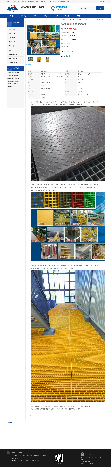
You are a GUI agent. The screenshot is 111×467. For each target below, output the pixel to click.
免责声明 (26, 461)
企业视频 (33, 16)
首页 (67, 19)
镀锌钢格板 (11, 33)
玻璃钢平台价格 (12, 84)
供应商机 (23, 16)
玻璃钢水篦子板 (13, 62)
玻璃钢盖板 (78, 19)
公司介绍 (44, 16)
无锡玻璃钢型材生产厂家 (14, 78)
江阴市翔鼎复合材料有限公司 (40, 455)
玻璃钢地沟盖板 (13, 58)
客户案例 (66, 16)
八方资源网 (20, 461)
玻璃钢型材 (11, 37)
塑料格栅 (11, 46)
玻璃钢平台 (11, 42)
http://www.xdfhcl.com (33, 415)
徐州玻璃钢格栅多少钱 (13, 81)
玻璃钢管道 (11, 50)
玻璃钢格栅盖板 (13, 54)
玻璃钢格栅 (11, 29)
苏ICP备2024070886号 (27, 455)
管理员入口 (31, 461)
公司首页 (12, 16)
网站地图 (37, 461)
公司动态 (55, 16)
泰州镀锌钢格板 (12, 86)
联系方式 (77, 16)
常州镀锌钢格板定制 (13, 75)
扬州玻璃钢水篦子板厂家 (14, 72)
